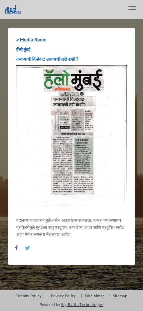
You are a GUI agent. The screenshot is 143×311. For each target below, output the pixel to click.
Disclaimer (94, 296)
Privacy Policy (63, 296)
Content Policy (29, 296)
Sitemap (120, 296)
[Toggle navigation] (132, 9)
